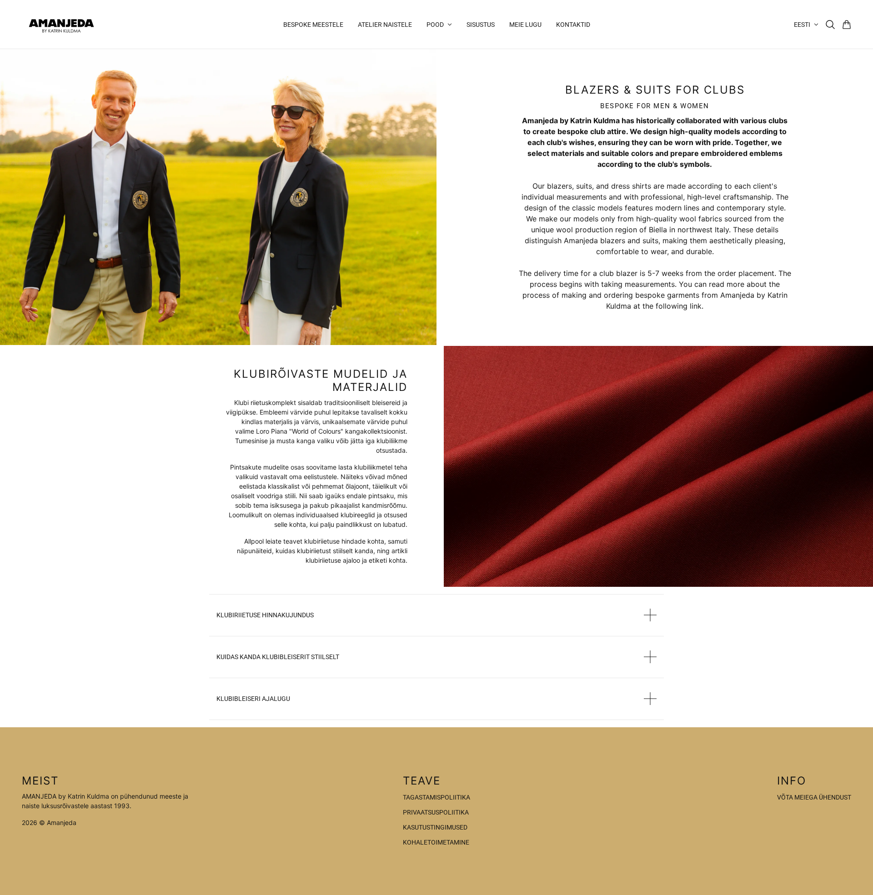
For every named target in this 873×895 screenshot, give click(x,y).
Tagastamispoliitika (436, 797)
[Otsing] (830, 24)
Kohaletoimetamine (436, 842)
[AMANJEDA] (61, 24)
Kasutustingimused (435, 827)
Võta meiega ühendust (814, 797)
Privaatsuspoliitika (436, 812)
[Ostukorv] (846, 24)
